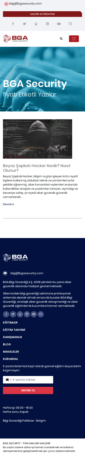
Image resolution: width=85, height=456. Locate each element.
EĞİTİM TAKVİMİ (14, 330)
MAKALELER (11, 352)
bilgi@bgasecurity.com (25, 4)
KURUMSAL (10, 359)
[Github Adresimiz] (70, 24)
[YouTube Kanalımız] (59, 24)
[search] (61, 38)
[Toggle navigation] (74, 38)
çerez (51, 451)
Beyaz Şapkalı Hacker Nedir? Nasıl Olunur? (36, 168)
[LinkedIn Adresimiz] (47, 24)
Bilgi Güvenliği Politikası (18, 421)
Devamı (8, 204)
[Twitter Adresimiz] (24, 24)
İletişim (41, 421)
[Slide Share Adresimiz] (36, 24)
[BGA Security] (26, 39)
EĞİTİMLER (10, 323)
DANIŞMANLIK (12, 337)
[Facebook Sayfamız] (13, 24)
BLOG (7, 344)
